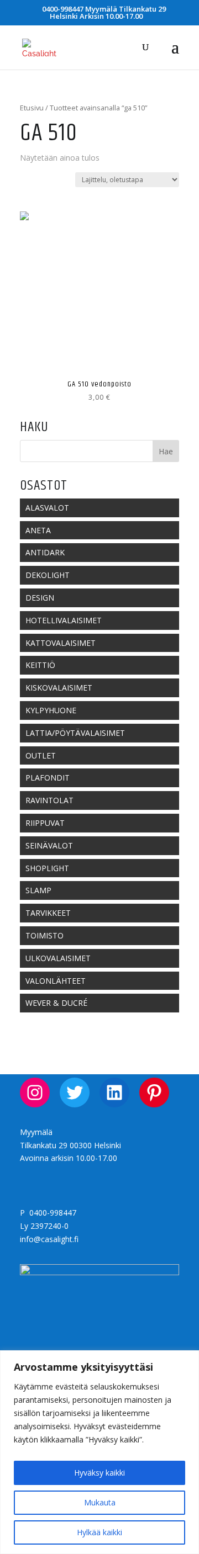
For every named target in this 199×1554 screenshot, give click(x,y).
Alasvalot (47, 507)
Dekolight (47, 575)
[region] (99, 1452)
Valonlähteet (55, 980)
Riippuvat (45, 823)
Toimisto (44, 935)
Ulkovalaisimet (58, 958)
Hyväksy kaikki (99, 1472)
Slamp (38, 890)
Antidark (45, 552)
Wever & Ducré (56, 1003)
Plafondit (47, 777)
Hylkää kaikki (99, 1532)
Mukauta (100, 1502)
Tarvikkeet (48, 913)
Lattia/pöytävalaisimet (75, 733)
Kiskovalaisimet (58, 687)
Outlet (40, 755)
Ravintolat (49, 800)
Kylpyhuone (50, 710)
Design (39, 597)
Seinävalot (49, 845)
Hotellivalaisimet (63, 620)
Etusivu (32, 108)
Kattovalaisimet (60, 643)
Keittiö (40, 665)
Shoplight (47, 868)
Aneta (38, 530)
